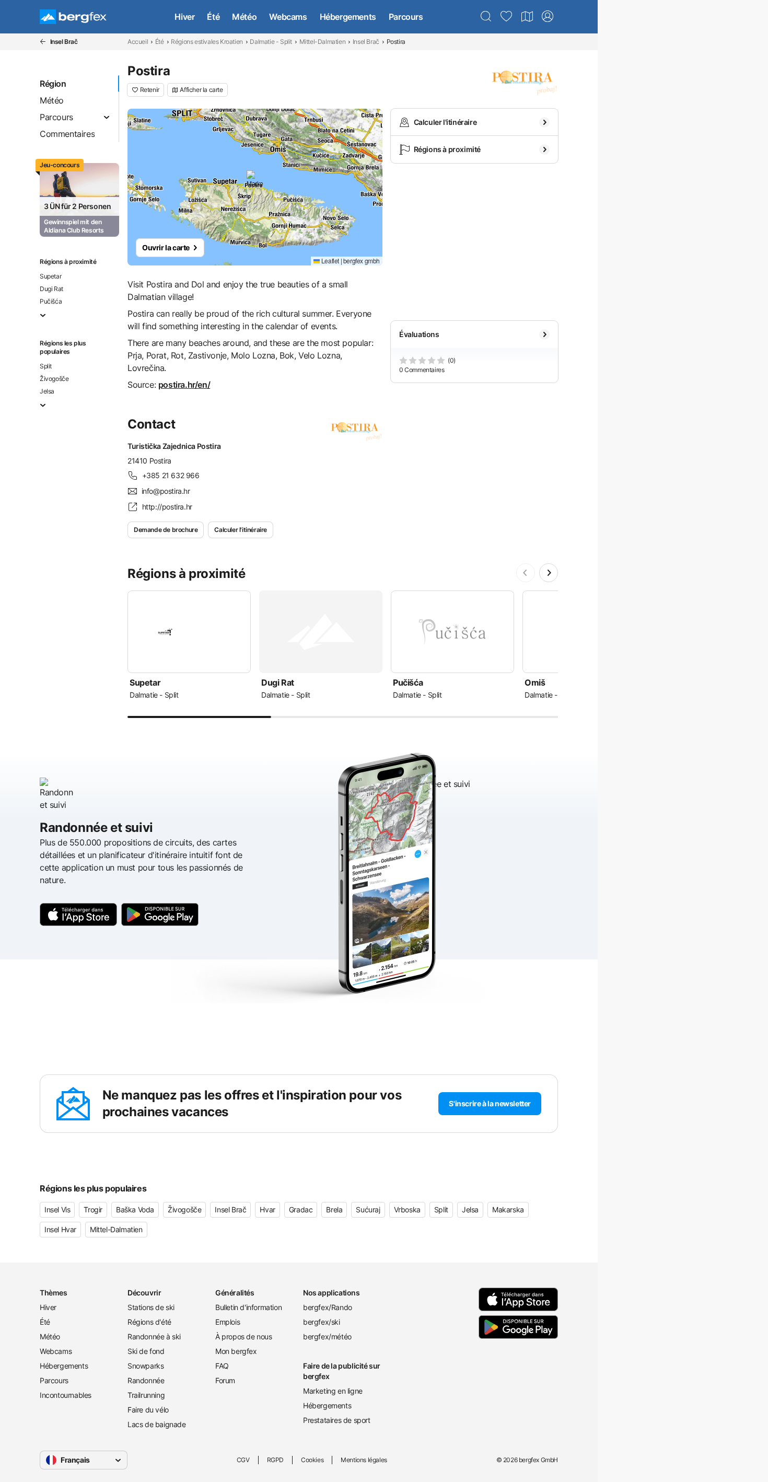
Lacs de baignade (156, 1424)
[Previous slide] (525, 572)
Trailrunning (146, 1395)
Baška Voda (135, 1209)
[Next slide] (548, 572)
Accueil (137, 41)
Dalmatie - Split (271, 41)
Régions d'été (149, 1321)
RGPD (275, 1460)
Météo (244, 16)
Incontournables (65, 1395)
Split (46, 366)
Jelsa (47, 391)
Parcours (406, 16)
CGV (243, 1460)
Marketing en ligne (333, 1390)
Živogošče (54, 379)
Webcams (288, 16)
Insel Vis (57, 1209)
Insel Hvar (60, 1229)
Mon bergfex (236, 1351)
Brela (334, 1209)
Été (213, 16)
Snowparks (145, 1365)
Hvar (267, 1209)
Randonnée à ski (154, 1336)
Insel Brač (366, 41)
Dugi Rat (51, 289)
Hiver (184, 16)
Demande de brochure (165, 530)
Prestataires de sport (336, 1420)
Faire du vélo (148, 1409)
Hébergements (348, 16)
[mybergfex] (547, 16)
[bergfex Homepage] (73, 16)
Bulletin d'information (248, 1307)
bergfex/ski (321, 1321)
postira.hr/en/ (184, 384)
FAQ (222, 1365)
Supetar (50, 276)
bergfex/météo (327, 1336)
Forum (225, 1380)
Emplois (227, 1321)
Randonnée (145, 1380)
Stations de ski (150, 1307)
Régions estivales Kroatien (207, 41)
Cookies (312, 1460)
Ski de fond (146, 1351)
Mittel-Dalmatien (322, 41)
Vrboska (407, 1209)
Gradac (301, 1209)
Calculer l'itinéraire (240, 530)
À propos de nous (243, 1336)
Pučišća (51, 301)
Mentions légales (364, 1460)
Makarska (508, 1209)
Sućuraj (368, 1209)
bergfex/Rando (327, 1307)
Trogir (93, 1209)
